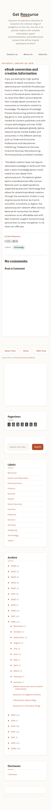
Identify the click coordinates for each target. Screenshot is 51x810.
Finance (11, 488)
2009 (14, 748)
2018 (13, 610)
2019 (13, 605)
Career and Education (18, 478)
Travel (10, 540)
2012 (13, 731)
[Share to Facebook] (14, 241)
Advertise (43, 54)
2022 (14, 588)
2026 (14, 566)
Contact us (12, 54)
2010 (13, 743)
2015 (13, 715)
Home (26, 351)
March (16, 671)
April (15, 665)
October (17, 632)
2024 (13, 577)
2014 (13, 720)
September (19, 637)
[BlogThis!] (8, 241)
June (16, 654)
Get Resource (25, 14)
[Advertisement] (25, 384)
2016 (13, 622)
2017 (13, 616)
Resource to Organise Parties (27, 694)
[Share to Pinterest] (16, 241)
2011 (13, 737)
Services (12, 525)
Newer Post (10, 351)
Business (12, 473)
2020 (14, 599)
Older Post (41, 351)
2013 (13, 726)
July (15, 648)
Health (11, 499)
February (17, 676)
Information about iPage (24, 700)
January (17, 682)
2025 (13, 571)
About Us (28, 54)
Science (11, 519)
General (11, 493)
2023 (14, 582)
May (15, 660)
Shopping (12, 530)
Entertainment (15, 483)
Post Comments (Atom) (24, 357)
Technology (19, 247)
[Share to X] (11, 241)
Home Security (15, 504)
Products (12, 514)
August (17, 643)
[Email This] (6, 241)
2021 (13, 594)
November (18, 626)
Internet (11, 509)
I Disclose (12, 774)
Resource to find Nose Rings (26, 706)
